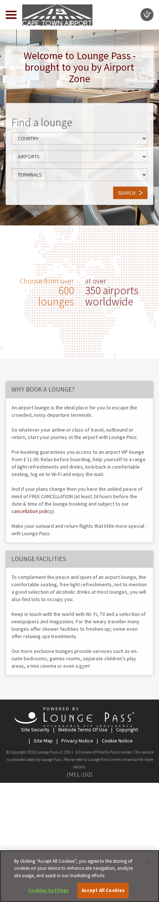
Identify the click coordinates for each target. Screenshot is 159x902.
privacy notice (76, 740)
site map (43, 740)
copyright (126, 729)
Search (126, 193)
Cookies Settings (48, 890)
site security (35, 729)
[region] (79, 876)
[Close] (147, 862)
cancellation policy (32, 511)
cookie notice (117, 740)
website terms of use (82, 729)
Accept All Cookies (103, 890)
